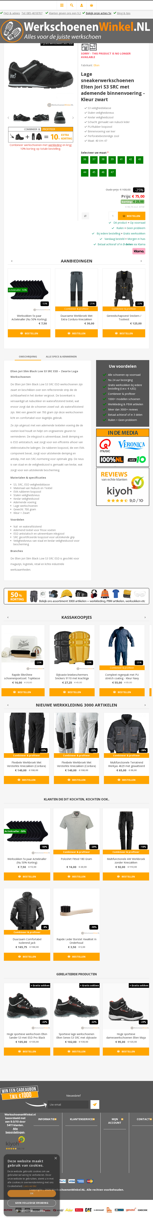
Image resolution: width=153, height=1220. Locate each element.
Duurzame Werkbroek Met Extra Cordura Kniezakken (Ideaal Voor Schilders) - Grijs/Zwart (76, 321)
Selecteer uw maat (94, 152)
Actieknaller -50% (18, 290)
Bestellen (133, 216)
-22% (139, 303)
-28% (143, 750)
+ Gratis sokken (40, 985)
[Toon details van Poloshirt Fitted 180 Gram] (76, 831)
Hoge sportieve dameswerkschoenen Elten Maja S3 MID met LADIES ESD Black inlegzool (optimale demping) (126, 1039)
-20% (39, 662)
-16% (143, 846)
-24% (143, 1021)
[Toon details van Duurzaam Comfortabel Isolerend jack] (27, 911)
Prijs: (126, 196)
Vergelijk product (85, 215)
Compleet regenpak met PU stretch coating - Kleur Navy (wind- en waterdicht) (122, 678)
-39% (89, 662)
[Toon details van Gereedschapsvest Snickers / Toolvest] (124, 290)
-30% (94, 927)
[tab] (28, 356)
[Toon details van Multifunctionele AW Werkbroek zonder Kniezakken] (126, 831)
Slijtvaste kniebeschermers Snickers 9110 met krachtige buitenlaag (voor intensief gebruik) (72, 680)
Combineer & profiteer (76, 308)
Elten (96, 65)
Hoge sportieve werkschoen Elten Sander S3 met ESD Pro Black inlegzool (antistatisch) (27, 1037)
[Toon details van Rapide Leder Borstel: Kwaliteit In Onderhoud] (76, 911)
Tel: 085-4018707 (31, 13)
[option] (21, 117)
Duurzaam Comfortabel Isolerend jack (27, 940)
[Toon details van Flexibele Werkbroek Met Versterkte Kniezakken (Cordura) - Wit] (76, 735)
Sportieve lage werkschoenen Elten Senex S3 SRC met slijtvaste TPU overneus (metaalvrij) (76, 1037)
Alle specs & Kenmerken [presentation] (61, 356)
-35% (139, 662)
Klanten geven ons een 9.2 (65, 13)
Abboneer (94, 1104)
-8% (45, 927)
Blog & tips (123, 13)
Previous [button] (11, 118)
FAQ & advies (12, 13)
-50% (44, 303)
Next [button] (70, 118)
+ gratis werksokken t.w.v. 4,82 (57, 43)
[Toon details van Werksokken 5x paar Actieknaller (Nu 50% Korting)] (29, 290)
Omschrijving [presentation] (28, 356)
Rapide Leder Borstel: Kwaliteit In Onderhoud (76, 940)
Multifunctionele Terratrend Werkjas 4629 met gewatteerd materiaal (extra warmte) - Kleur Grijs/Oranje (126, 768)
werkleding (55, 145)
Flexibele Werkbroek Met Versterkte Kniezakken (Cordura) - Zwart (26, 766)
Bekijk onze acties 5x (98, 13)
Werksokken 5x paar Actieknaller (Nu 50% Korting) (29, 317)
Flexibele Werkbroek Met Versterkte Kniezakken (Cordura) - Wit (76, 766)
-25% (139, 189)
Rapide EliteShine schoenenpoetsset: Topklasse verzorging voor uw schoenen (22, 678)
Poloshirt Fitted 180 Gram (76, 859)
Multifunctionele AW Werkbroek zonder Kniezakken (126, 860)
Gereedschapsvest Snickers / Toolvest (124, 317)
